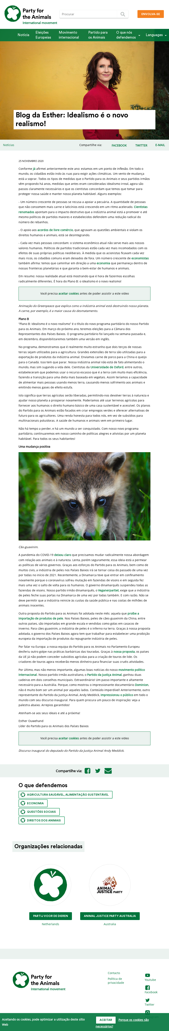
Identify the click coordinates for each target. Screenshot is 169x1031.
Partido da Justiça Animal (104, 675)
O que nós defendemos (126, 35)
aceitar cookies (69, 293)
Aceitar (106, 1020)
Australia (110, 920)
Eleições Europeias (43, 35)
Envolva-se (150, 14)
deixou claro (62, 555)
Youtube (150, 980)
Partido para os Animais (98, 35)
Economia (35, 803)
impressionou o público (117, 695)
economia (103, 263)
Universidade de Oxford (106, 367)
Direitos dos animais (44, 820)
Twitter (149, 1004)
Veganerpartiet (108, 590)
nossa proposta (124, 652)
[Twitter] (98, 771)
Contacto (114, 973)
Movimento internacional (69, 35)
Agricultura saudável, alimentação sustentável (68, 794)
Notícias (8, 145)
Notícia (23, 35)
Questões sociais (41, 811)
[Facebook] (87, 771)
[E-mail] (108, 771)
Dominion (141, 685)
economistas (140, 258)
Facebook (151, 992)
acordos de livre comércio (55, 230)
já (34, 169)
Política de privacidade (116, 981)
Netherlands (50, 920)
